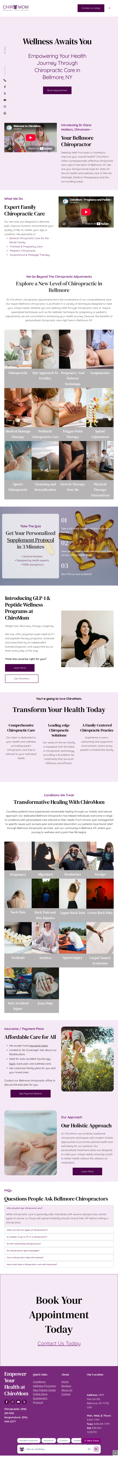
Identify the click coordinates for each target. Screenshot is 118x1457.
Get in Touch (93, 1440)
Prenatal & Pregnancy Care (26, 246)
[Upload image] (89, 1449)
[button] (109, 8)
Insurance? (49, 1440)
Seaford (78, 177)
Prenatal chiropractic (28, 1440)
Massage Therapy (39, 254)
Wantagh (66, 177)
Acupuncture (17, 254)
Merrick (107, 173)
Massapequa (91, 177)
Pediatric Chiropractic (23, 250)
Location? (63, 1440)
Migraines (45, 874)
